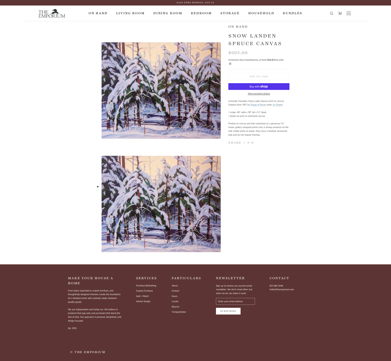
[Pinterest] (252, 143)
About (175, 285)
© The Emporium (87, 352)
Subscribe (228, 311)
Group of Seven (258, 104)
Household (261, 13)
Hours (174, 296)
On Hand (98, 13)
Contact (175, 290)
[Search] (332, 13)
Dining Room (167, 13)
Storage (230, 13)
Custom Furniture (144, 290)
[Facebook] (244, 143)
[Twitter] (248, 143)
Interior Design (143, 301)
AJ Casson (278, 104)
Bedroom (201, 13)
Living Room (130, 13)
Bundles (292, 13)
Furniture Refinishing (146, 285)
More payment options (259, 93)
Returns (175, 306)
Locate (175, 301)
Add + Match (142, 296)
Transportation (179, 312)
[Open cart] (340, 13)
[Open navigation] (348, 13)
